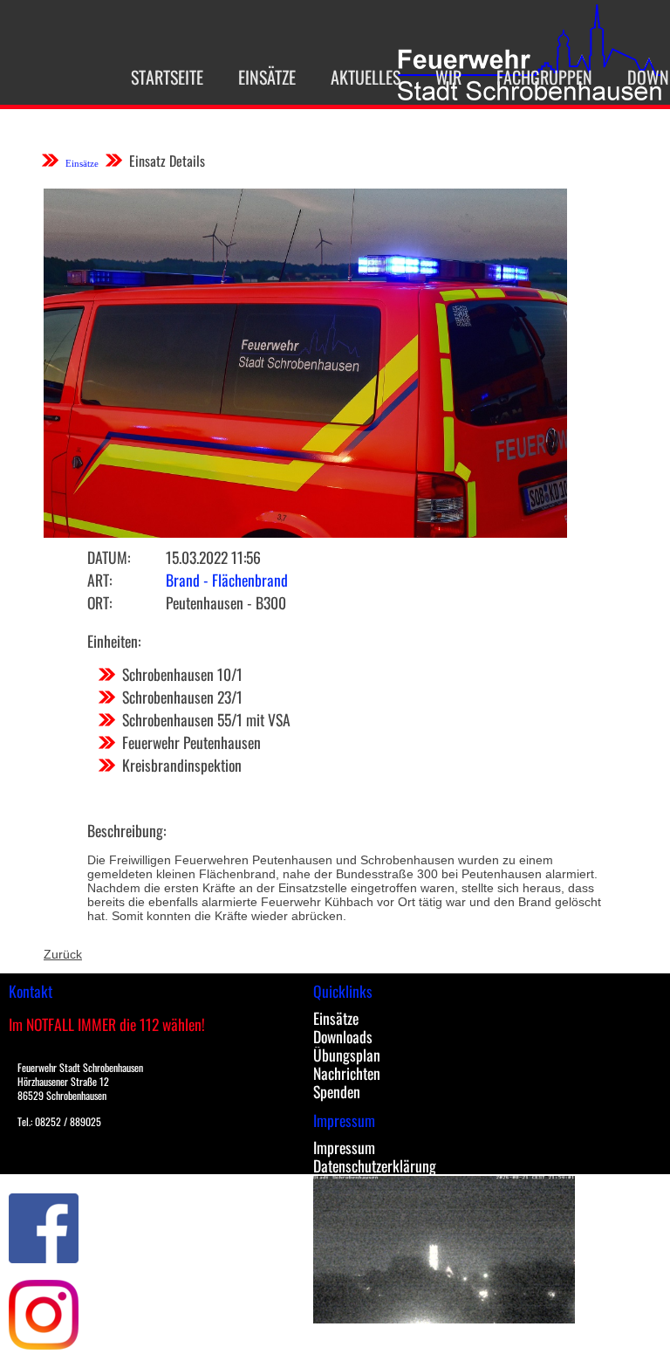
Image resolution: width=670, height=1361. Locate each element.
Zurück (63, 954)
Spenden (336, 1091)
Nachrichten (346, 1073)
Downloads (343, 1036)
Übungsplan (346, 1054)
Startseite (167, 77)
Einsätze (267, 77)
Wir (448, 77)
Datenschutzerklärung (374, 1165)
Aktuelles (365, 77)
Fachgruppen (544, 77)
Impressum (344, 1147)
